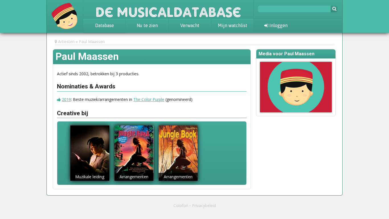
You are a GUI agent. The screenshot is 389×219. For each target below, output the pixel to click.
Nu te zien (147, 25)
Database (104, 25)
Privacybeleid (204, 205)
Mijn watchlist (232, 25)
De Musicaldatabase (168, 9)
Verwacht (189, 25)
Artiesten (66, 41)
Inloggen (278, 25)
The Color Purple (148, 99)
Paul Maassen (92, 41)
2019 (66, 99)
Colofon (180, 205)
